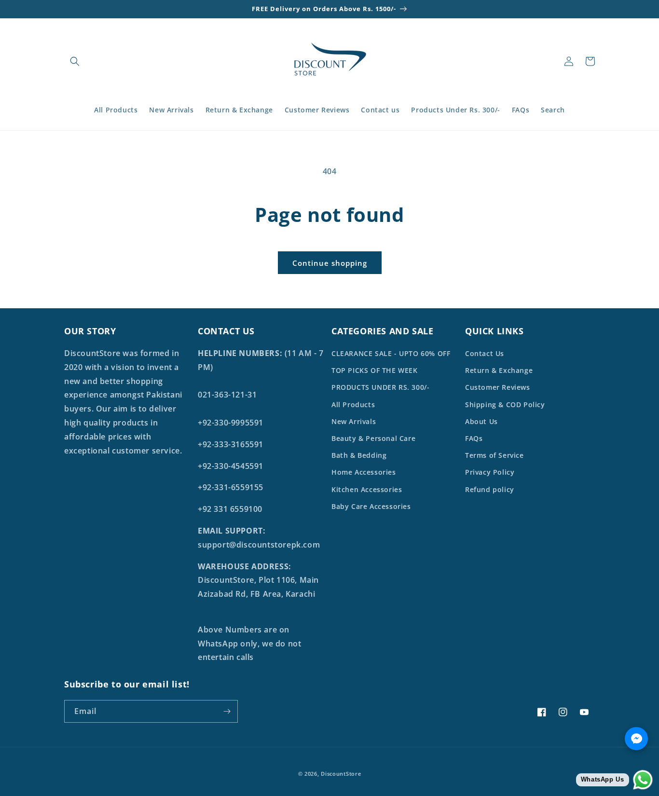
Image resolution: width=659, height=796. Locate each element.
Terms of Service (494, 455)
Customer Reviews (497, 387)
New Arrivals (353, 421)
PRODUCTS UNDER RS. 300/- (380, 387)
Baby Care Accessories (371, 506)
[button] (74, 61)
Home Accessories (363, 472)
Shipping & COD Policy (505, 404)
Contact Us (484, 353)
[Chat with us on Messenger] (636, 738)
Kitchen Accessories (366, 489)
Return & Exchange (499, 370)
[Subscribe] (226, 711)
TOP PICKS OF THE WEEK (374, 370)
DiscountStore (341, 773)
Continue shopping (329, 263)
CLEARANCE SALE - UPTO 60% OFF (390, 353)
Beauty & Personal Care (373, 438)
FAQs (473, 438)
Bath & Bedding (358, 455)
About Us (481, 421)
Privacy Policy (489, 472)
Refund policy (489, 489)
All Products (353, 404)
